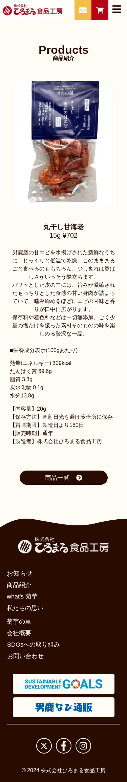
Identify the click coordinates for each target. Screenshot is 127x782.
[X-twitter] (44, 746)
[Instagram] (83, 746)
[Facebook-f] (63, 746)
